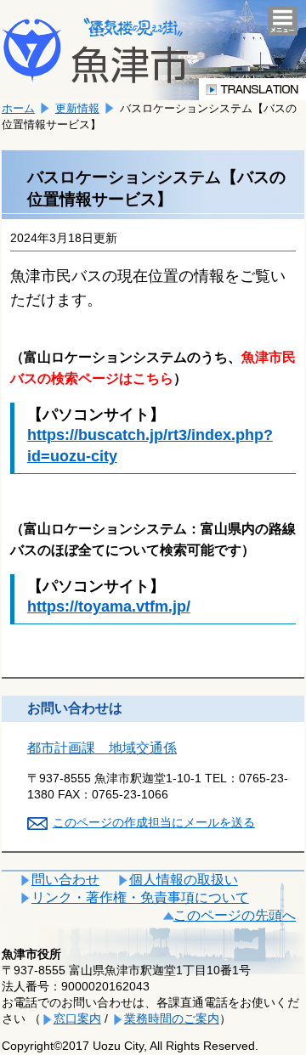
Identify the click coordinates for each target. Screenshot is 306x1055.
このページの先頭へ (234, 915)
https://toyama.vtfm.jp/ (108, 606)
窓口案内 (77, 1018)
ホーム (18, 108)
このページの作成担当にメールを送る (154, 822)
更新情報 (77, 108)
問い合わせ (65, 879)
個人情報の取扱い (183, 879)
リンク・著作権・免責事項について (140, 897)
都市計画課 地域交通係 (102, 748)
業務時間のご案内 (171, 1018)
